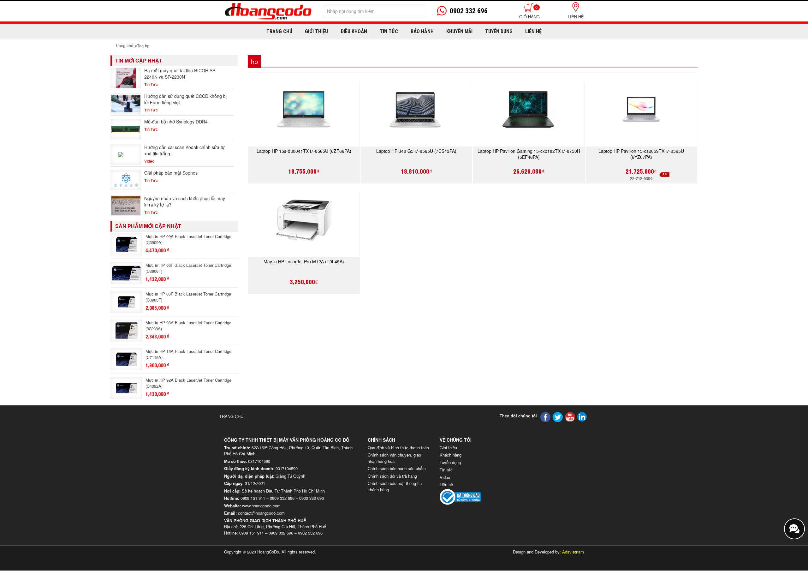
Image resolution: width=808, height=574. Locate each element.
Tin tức (446, 470)
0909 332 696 (282, 498)
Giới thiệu (316, 31)
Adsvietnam (573, 552)
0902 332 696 (311, 498)
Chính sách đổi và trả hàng (392, 476)
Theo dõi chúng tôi (518, 416)
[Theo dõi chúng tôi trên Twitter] (557, 417)
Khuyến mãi (459, 31)
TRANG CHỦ (231, 416)
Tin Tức (389, 31)
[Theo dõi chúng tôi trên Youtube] (570, 417)
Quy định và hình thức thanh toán (398, 448)
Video (445, 477)
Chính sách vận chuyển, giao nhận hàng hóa (394, 458)
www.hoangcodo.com (261, 506)
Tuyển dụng (499, 31)
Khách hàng (450, 455)
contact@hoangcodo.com (261, 513)
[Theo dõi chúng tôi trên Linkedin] (582, 416)
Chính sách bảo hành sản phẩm (397, 468)
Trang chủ (279, 31)
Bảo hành (422, 31)
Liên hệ (576, 17)
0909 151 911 (253, 498)
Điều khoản (354, 31)
